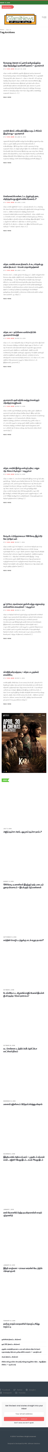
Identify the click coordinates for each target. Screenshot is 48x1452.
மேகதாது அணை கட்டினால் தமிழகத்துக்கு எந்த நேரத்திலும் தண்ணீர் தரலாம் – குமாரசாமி (23, 64)
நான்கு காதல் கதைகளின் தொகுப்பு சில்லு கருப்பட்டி (21, 1325)
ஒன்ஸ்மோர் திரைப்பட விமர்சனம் (11, 1339)
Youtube (21, 1393)
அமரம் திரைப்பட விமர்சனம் (10, 1357)
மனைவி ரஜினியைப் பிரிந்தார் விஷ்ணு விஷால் (22, 1104)
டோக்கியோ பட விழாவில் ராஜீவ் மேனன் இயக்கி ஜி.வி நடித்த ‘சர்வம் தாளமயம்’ (23, 994)
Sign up (24, 1419)
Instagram (7, 1393)
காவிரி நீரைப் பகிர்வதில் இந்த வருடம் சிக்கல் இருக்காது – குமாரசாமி (22, 132)
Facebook (6, 1390)
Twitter (19, 1390)
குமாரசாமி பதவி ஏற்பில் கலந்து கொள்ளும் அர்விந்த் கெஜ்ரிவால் (21, 402)
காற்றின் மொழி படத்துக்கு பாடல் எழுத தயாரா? (23, 940)
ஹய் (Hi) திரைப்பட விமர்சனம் (11, 1344)
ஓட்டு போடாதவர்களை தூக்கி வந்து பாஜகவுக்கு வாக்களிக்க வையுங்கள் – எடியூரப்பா (24, 605)
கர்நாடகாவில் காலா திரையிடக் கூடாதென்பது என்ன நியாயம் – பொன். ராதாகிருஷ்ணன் (23, 266)
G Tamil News (9, 69)
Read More (7, 97)
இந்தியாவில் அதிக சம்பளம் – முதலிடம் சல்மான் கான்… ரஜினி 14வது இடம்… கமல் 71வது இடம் (24, 1158)
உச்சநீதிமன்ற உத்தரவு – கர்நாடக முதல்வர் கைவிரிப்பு (21, 673)
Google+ (32, 1390)
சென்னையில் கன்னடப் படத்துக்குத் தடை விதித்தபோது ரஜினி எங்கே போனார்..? (21, 198)
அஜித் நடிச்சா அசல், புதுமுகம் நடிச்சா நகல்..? (22, 831)
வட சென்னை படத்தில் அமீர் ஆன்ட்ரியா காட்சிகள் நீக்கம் (20, 1050)
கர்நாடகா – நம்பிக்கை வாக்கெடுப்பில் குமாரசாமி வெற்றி (19, 334)
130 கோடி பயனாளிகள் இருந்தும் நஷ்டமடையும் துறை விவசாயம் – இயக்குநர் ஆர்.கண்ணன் (23, 886)
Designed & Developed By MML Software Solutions (24, 1443)
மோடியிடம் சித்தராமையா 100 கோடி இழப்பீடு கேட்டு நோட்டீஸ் (22, 537)
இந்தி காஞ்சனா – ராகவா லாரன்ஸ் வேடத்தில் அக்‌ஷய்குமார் (22, 1270)
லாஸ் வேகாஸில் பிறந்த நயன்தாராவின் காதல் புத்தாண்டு (22, 1214)
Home (2, 29)
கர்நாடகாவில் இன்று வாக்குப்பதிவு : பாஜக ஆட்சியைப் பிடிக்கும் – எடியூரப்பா (21, 470)
